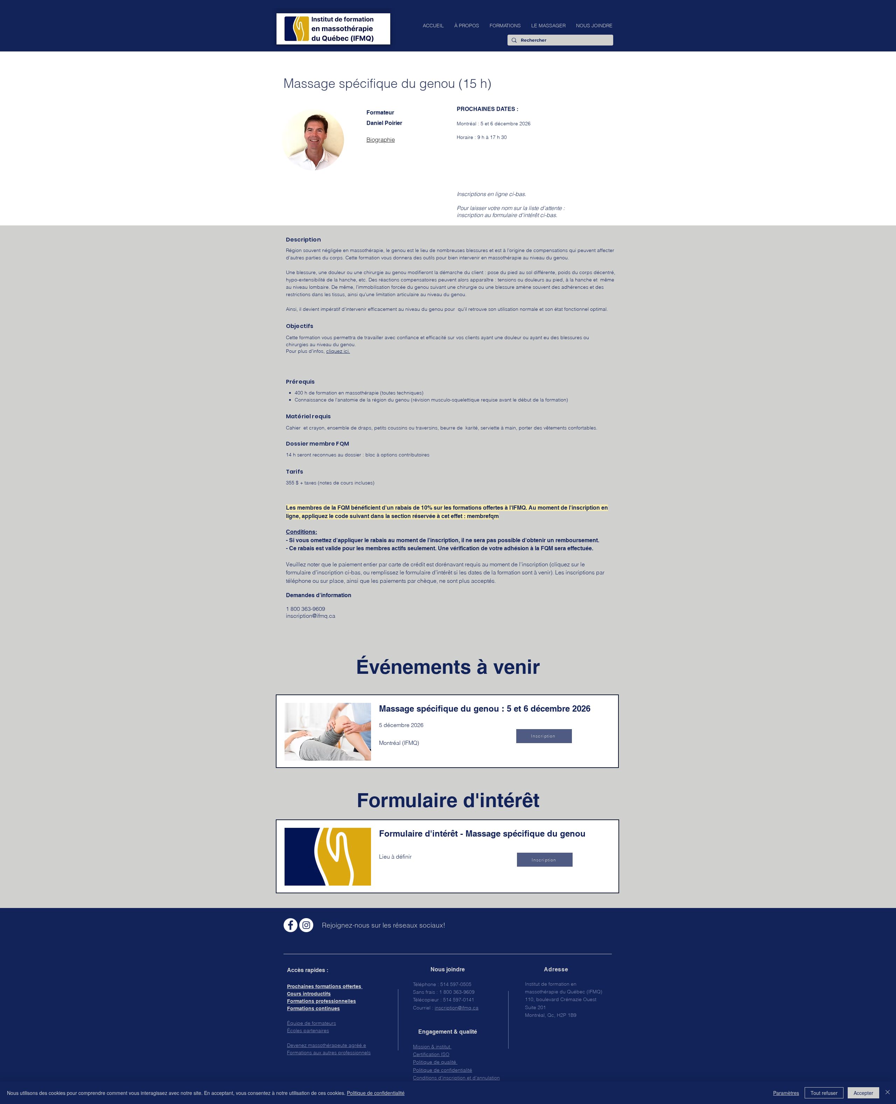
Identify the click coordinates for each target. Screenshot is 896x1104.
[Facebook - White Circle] (291, 925)
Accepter (863, 1092)
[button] (466, 25)
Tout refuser (824, 1092)
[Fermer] (887, 1092)
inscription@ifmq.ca (310, 615)
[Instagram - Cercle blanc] (306, 925)
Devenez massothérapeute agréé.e (326, 1045)
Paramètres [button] (786, 1092)
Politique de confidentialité (376, 1092)
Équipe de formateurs (311, 1023)
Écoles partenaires (308, 1030)
